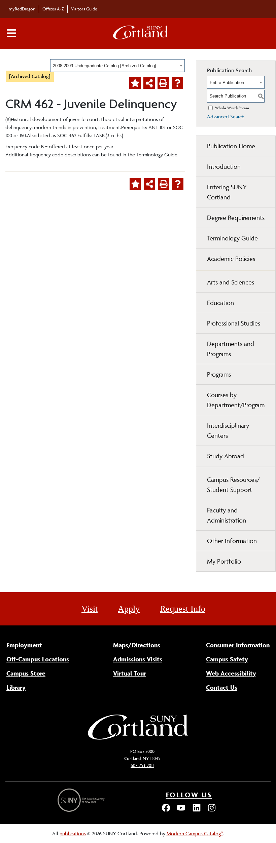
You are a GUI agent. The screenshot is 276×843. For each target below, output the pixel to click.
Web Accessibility (231, 673)
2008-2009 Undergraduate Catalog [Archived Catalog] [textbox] (104, 65)
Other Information (232, 541)
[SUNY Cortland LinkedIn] (197, 811)
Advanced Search (225, 116)
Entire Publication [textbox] (227, 82)
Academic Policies (231, 259)
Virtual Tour (129, 673)
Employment (24, 645)
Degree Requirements (236, 218)
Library (16, 687)
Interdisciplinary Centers (228, 430)
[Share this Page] (149, 83)
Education (220, 303)
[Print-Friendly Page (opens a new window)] (163, 83)
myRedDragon (22, 8)
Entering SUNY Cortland (227, 192)
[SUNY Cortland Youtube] (181, 811)
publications (73, 833)
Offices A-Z (53, 8)
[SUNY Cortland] (138, 739)
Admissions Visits (137, 659)
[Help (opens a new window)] (177, 83)
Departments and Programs (230, 349)
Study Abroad (225, 456)
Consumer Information (238, 645)
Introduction (224, 166)
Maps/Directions (136, 645)
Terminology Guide (232, 238)
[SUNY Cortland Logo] (140, 34)
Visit (89, 609)
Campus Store (25, 673)
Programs (219, 374)
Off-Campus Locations (37, 659)
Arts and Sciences (230, 282)
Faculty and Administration (226, 515)
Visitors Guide (84, 8)
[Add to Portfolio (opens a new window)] (135, 83)
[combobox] (117, 65)
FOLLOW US (189, 795)
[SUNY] (82, 800)
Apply (129, 609)
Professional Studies (233, 323)
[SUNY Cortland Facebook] (166, 811)
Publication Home (231, 146)
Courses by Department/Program (236, 400)
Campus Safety (227, 659)
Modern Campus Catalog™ (195, 833)
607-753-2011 (142, 765)
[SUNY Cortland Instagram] (212, 811)
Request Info (182, 609)
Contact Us (221, 687)
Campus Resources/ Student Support (233, 484)
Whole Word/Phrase (232, 107)
